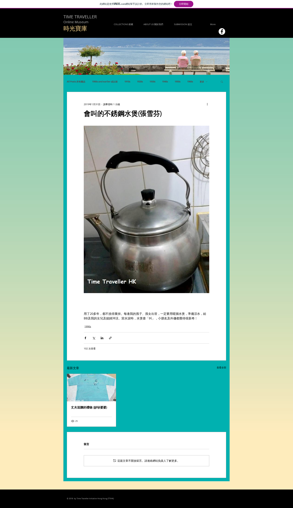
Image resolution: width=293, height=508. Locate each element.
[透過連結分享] (110, 338)
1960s (190, 81)
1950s (177, 81)
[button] (221, 81)
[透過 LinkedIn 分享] (102, 338)
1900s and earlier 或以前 (105, 81)
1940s (165, 81)
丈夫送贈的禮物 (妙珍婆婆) (89, 407)
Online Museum (76, 22)
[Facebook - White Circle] (222, 31)
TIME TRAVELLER (80, 17)
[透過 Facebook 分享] (85, 338)
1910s (127, 81)
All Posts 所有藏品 (76, 81)
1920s (140, 81)
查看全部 (221, 367)
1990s (87, 326)
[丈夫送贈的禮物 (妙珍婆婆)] (91, 387)
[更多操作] (207, 104)
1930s (152, 81)
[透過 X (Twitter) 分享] (93, 338)
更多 (202, 81)
